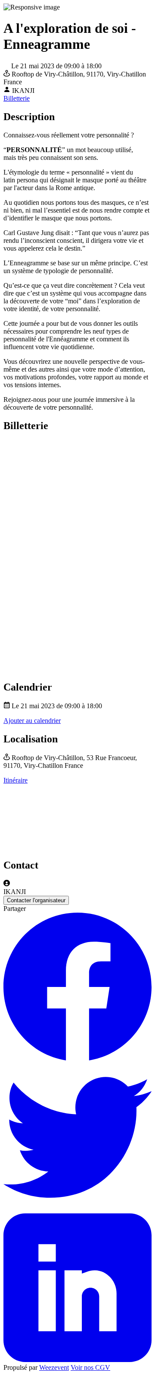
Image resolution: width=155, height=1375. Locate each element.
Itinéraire (15, 780)
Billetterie (16, 98)
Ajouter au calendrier (32, 720)
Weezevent (54, 1367)
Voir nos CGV (90, 1367)
